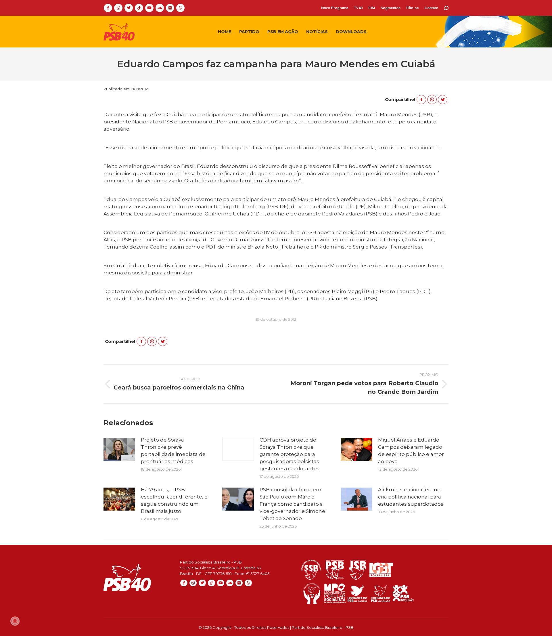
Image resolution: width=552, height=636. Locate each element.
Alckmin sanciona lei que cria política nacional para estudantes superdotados (410, 497)
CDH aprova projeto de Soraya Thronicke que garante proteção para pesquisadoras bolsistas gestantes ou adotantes (289, 454)
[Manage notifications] (15, 621)
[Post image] (119, 449)
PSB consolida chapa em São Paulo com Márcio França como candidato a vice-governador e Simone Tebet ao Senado (292, 504)
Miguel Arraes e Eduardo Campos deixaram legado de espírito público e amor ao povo (411, 450)
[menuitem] (334, 8)
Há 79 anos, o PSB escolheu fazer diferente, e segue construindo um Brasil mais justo (174, 500)
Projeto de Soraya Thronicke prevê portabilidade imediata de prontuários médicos (173, 450)
